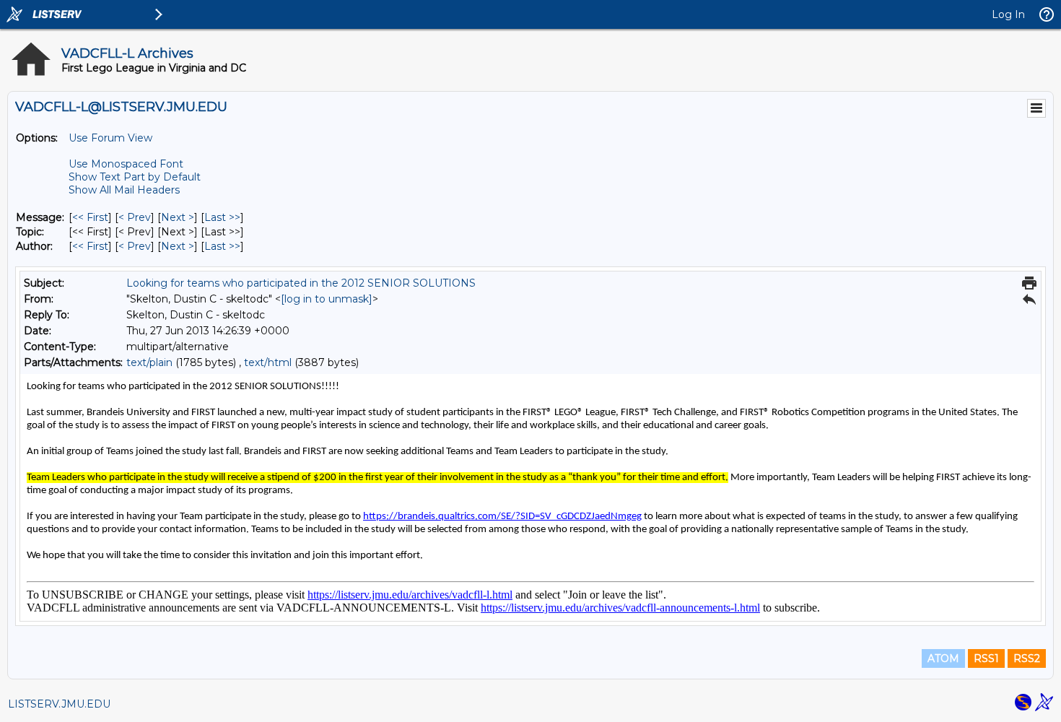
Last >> (222, 217)
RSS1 (986, 658)
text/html (268, 362)
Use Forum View (110, 137)
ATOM (943, 658)
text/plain (149, 362)
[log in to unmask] (326, 298)
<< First (90, 217)
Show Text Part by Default (135, 176)
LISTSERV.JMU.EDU (59, 703)
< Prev (134, 217)
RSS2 (1026, 658)
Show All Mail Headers (124, 189)
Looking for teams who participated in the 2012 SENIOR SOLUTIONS (301, 283)
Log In (1008, 14)
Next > (177, 217)
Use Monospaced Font (126, 163)
